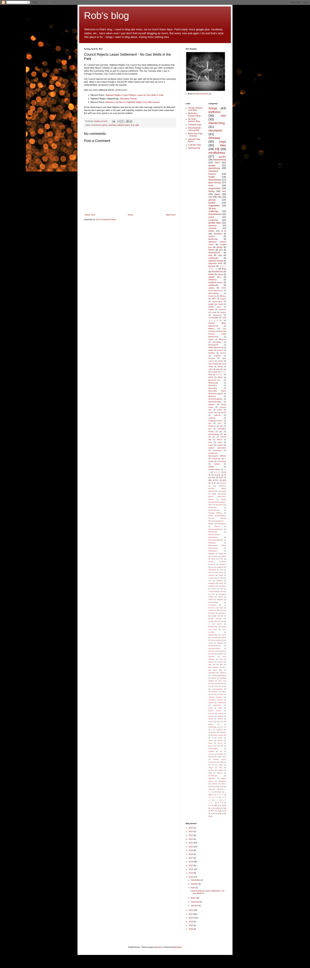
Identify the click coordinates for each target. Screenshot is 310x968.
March (194, 898)
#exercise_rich (214, 380)
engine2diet (214, 188)
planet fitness (214, 711)
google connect (217, 616)
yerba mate (215, 786)
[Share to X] (124, 121)
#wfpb (210, 350)
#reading (218, 234)
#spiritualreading (214, 402)
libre (221, 664)
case (221, 589)
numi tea (220, 694)
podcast (211, 713)
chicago (223, 591)
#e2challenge (213, 293)
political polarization (217, 448)
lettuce (219, 440)
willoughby (222, 781)
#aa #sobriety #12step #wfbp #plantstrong (217, 488)
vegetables (214, 205)
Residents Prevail (128, 98)
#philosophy (212, 532)
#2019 (210, 377)
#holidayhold (214, 252)
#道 (217, 149)
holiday (211, 310)
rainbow (220, 719)
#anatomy (219, 505)
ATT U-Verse (213, 556)
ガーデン (219, 375)
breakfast (211, 586)
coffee (210, 599)
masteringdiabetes (219, 675)
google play (212, 621)
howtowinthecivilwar (219, 637)
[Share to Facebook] (127, 121)
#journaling (212, 388)
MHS (214, 299)
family (211, 191)
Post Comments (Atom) (106, 219)
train (219, 762)
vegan (210, 767)
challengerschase (215, 421)
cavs (220, 255)
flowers (211, 250)
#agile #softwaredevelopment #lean (217, 502)
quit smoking (213, 364)
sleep (210, 743)
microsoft (214, 683)
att (219, 578)
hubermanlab (216, 640)
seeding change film (218, 735)
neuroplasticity (217, 689)
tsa (213, 765)
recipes (223, 312)
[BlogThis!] (121, 121)
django (220, 247)
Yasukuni (222, 564)
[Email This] (118, 121)
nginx (224, 691)
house (223, 635)
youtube (214, 372)
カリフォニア (213, 797)
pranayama (217, 450)
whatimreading (214, 469)
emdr (221, 608)
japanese (212, 225)
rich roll (223, 727)
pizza (220, 708)
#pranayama (213, 345)
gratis (219, 624)
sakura (211, 288)
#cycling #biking (215, 513)
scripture (223, 732)
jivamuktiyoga (213, 434)
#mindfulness (217, 272)
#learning (212, 396)
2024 (191, 831)
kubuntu (220, 662)
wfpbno (211, 467)
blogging (211, 583)
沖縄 (224, 808)
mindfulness (216, 152)
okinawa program (215, 697)
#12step (223, 483)
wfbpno (219, 773)
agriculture (212, 570)
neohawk (212, 228)
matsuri (213, 678)
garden (105, 125)
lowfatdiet (212, 673)
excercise (213, 220)
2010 (191, 914)
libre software (213, 667)
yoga (222, 141)
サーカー (217, 472)
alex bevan (219, 572)
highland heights (123, 125)
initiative (220, 643)
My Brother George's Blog (194, 114)
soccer (220, 743)
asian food (212, 412)
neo (223, 115)
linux (210, 442)
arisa (210, 185)
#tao (223, 145)
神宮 (212, 811)
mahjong (223, 673)
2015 (191, 865)
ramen (210, 721)
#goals (211, 339)
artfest (219, 410)
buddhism (222, 586)
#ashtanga (212, 507)
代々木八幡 (212, 805)
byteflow (211, 353)
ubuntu (220, 366)
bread (221, 583)
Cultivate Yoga (194, 145)
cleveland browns (213, 172)
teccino (211, 754)
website (220, 770)
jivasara (220, 654)
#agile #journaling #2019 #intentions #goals (217, 496)
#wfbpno (211, 553)
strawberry (216, 459)
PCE (221, 559)
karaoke (211, 656)
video (210, 369)
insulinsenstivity (214, 648)
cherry (220, 274)
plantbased (213, 285)
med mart (222, 681)
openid (211, 702)
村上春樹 (216, 808)
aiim (209, 572)
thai (209, 756)
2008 (191, 922)
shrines (220, 740)
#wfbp (211, 274)
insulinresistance (214, 646)
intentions (212, 280)
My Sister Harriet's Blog (194, 120)
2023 (191, 835)
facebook (212, 426)
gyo (209, 429)
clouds (220, 597)
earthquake (213, 258)
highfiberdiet (213, 635)
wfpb (218, 369)
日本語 (217, 475)
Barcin (160, 947)
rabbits (220, 716)
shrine (210, 740)
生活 (132, 125)
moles (216, 686)
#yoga (212, 108)
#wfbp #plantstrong (215, 347)
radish (210, 719)
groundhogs (212, 626)
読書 (219, 811)
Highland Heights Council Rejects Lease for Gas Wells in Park (134, 95)
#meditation (217, 342)
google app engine (215, 304)
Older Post (170, 215)
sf (212, 738)
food (217, 162)
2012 (191, 877)
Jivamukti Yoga (194, 125)
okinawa (211, 358)
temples (220, 754)
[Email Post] (113, 121)
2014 (191, 869)
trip (225, 762)
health (211, 177)
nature (210, 445)
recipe (214, 312)
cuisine (211, 236)
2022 (191, 839)
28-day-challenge (213, 210)
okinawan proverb (215, 700)
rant (218, 721)
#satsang (211, 543)
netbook (220, 445)
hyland (211, 202)
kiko (221, 659)
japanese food (215, 263)
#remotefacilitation (215, 399)
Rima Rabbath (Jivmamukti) (194, 129)
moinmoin (222, 310)
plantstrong (214, 168)
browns (223, 299)
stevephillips (212, 748)
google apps (214, 222)
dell (209, 423)
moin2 (219, 442)
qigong (211, 716)
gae (221, 426)
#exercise (212, 296)
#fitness (223, 296)
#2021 (220, 377)
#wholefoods (214, 214)
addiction (220, 567)
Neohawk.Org (194, 148)
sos (222, 746)
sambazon (212, 732)
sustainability (213, 318)
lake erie (212, 664)
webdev (217, 464)
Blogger (178, 947)
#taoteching (216, 123)
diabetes (220, 599)
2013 (191, 873)
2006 (191, 925)
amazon (220, 350)
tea (221, 751)
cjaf (213, 594)
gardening (112, 125)
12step (220, 553)
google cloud (214, 307)
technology (221, 461)
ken (224, 191)
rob (210, 197)
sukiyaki (211, 751)
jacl (220, 431)
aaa (212, 567)
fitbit (218, 610)
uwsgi (221, 765)
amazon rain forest (215, 575)
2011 (191, 910)
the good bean (220, 756)
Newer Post (90, 215)
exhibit (210, 610)
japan (217, 194)
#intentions (212, 385)
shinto (220, 738)
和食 (224, 269)
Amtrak (223, 556)
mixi (209, 686)
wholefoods (212, 776)
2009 (191, 918)
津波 (213, 477)
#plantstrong (219, 159)
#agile (224, 491)
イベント (220, 795)
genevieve (222, 613)
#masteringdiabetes (215, 529)
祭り (217, 480)
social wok (212, 746)
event (211, 217)
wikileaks (211, 778)
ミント (217, 800)
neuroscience (213, 691)
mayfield (217, 356)
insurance (212, 651)
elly (219, 197)
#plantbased (214, 179)
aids (221, 570)
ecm (219, 423)
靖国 (219, 813)
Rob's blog (106, 15)
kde (213, 437)
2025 (191, 828)
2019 (191, 850)
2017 (191, 858)
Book (213, 559)
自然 (137, 125)
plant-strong (214, 182)
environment (96, 125)
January (194, 905)
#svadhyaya (212, 551)
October (194, 884)
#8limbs (211, 329)
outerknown (221, 702)
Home (130, 215)
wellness (214, 112)
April (193, 888)
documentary (213, 602)
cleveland (215, 130)
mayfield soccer (215, 282)
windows (214, 784)
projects (220, 713)
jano (221, 250)
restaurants (217, 315)
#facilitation (222, 524)
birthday (219, 581)
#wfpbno (211, 404)
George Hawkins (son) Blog (195, 109)
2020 (191, 847)
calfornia (217, 415)
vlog (220, 767)
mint (222, 683)
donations (212, 605)
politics (211, 231)
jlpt (225, 434)
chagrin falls (212, 591)
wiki (224, 369)
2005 (191, 929)
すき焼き (218, 792)
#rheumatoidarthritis (215, 540)
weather (211, 770)
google (211, 165)
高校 (214, 483)
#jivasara (222, 339)
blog (210, 255)
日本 (223, 231)
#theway (214, 138)
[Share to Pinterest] (131, 121)
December (196, 880)
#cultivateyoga (213, 510)
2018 (191, 854)
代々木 (220, 803)
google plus (214, 277)
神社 (210, 480)
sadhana (219, 730)
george (212, 199)
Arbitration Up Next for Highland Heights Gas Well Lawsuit (132, 102)
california (211, 418)
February (195, 902)
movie (224, 686)
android (211, 578)
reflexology (212, 727)
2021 (191, 843)
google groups (215, 618)
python (220, 361)
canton (213, 589)
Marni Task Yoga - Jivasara (195, 134)
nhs (212, 694)
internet (223, 353)
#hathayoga (213, 383)
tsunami (211, 266)
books (223, 412)
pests (210, 708)
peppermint (217, 705)
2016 (191, 862)
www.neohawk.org (203, 94)
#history (217, 526)
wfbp (210, 773)
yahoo (223, 784)
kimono (211, 662)
